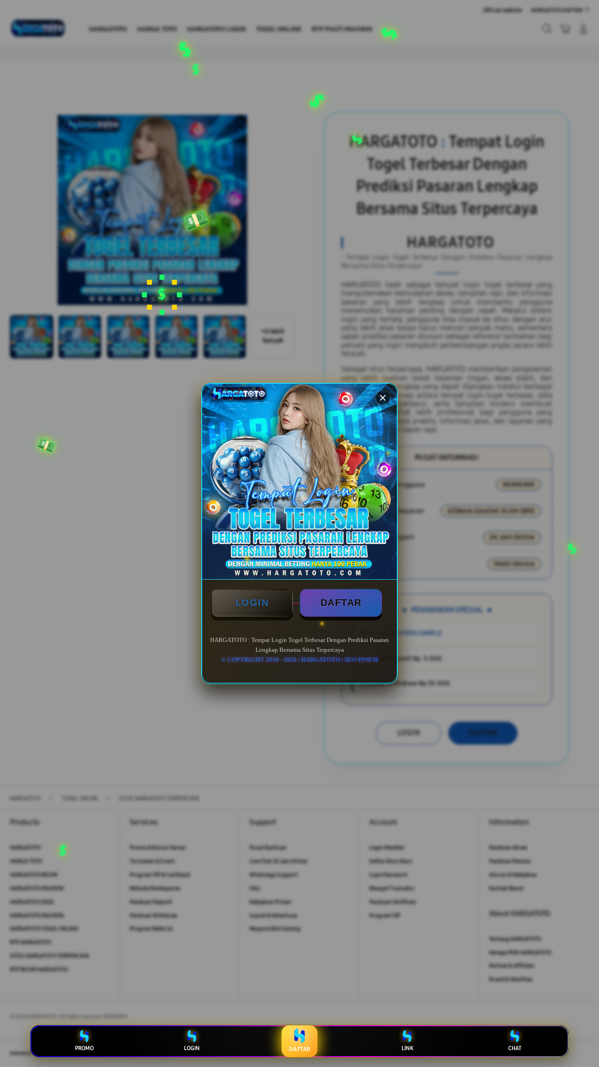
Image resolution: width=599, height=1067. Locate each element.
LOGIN (252, 602)
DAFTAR (341, 602)
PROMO (84, 1048)
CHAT (514, 1048)
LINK (407, 1048)
